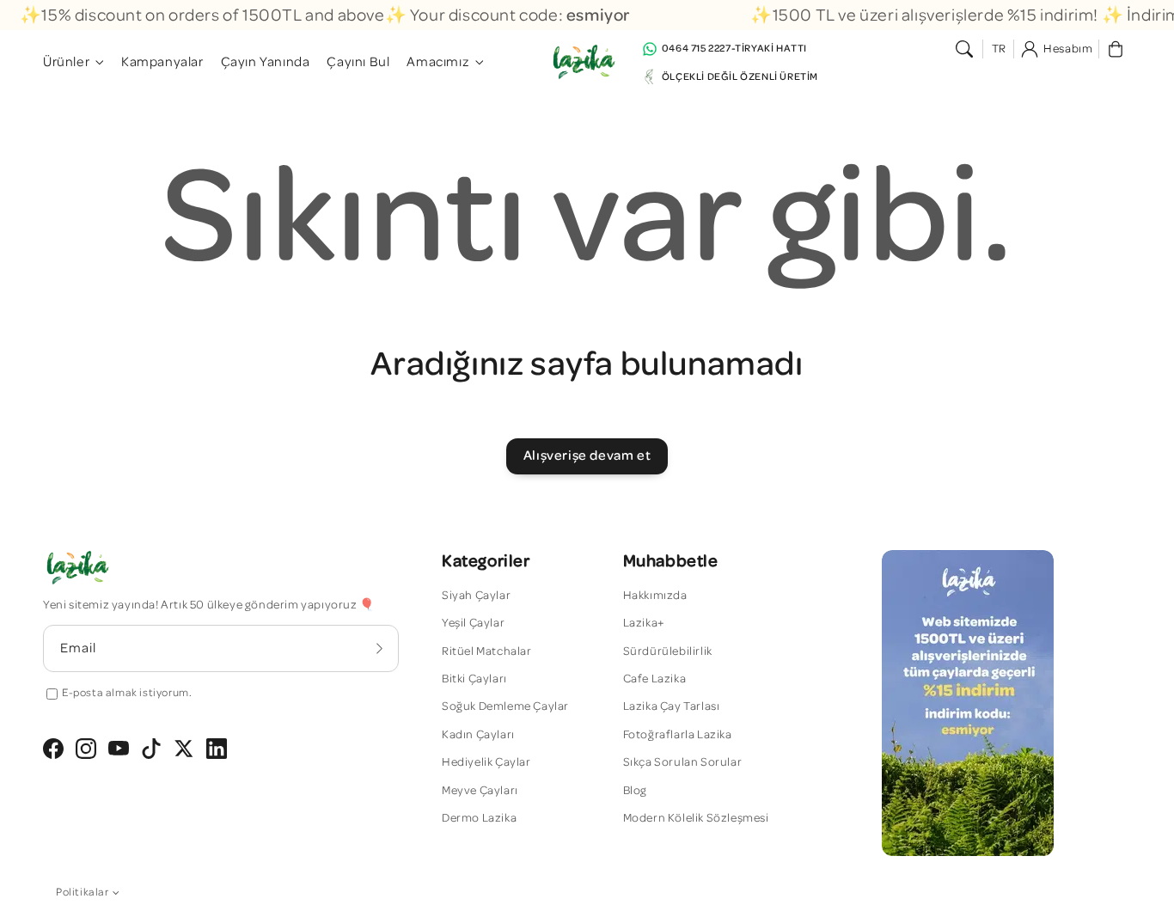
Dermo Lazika (479, 818)
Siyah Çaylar (476, 596)
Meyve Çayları (480, 791)
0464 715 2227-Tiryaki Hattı (734, 48)
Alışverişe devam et (587, 455)
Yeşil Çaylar (473, 623)
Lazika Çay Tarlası (671, 706)
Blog (635, 791)
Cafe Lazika (655, 679)
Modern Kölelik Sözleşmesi (696, 818)
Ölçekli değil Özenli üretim (740, 76)
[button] (964, 49)
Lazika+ (644, 623)
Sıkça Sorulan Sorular (683, 762)
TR (999, 49)
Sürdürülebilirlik (667, 651)
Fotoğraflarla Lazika (677, 735)
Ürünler (66, 62)
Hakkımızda (655, 596)
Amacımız (438, 62)
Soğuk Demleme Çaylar (505, 706)
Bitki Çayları (474, 679)
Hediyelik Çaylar (486, 762)
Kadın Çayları (478, 735)
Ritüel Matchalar (487, 651)
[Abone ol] (380, 648)
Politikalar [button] (82, 892)
